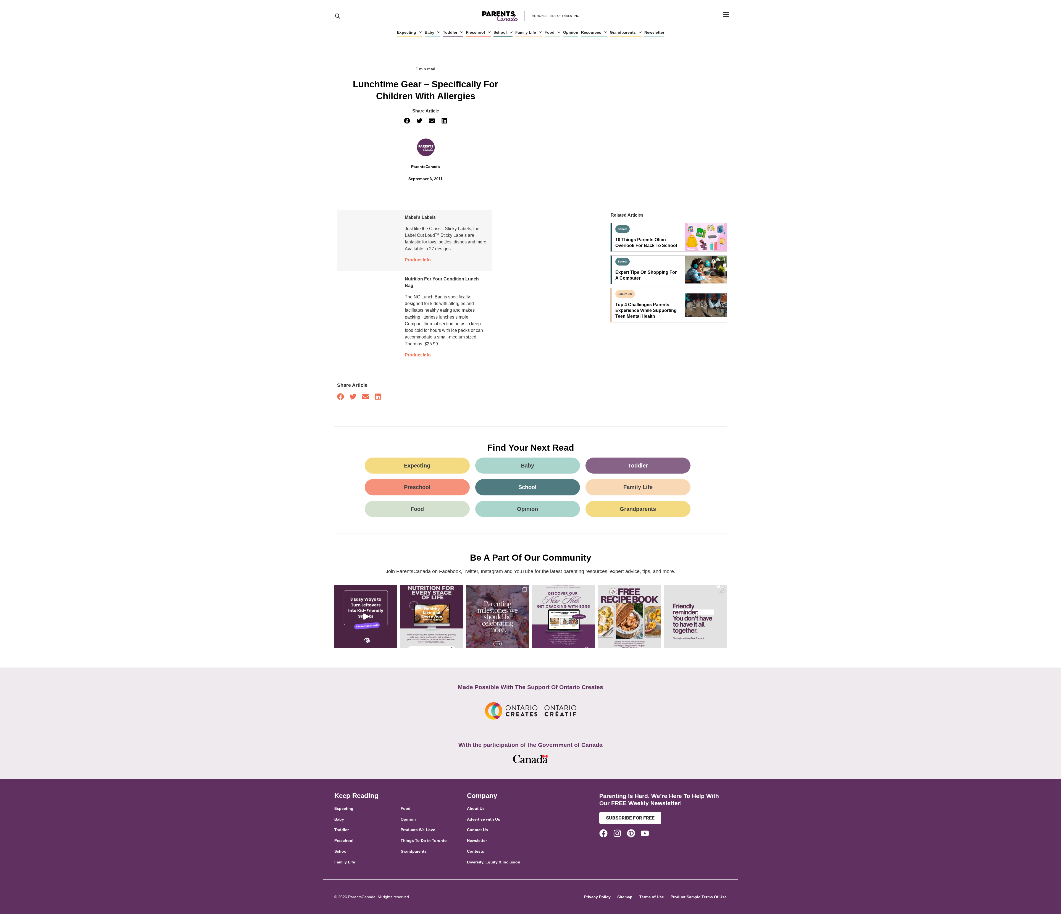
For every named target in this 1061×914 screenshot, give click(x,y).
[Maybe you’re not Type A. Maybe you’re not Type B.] (695, 616)
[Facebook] (603, 833)
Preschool (475, 32)
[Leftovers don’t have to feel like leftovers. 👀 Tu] (365, 616)
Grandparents (623, 32)
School (500, 32)
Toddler (450, 32)
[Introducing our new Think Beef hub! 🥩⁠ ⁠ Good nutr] (431, 616)
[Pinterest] (631, 833)
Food (550, 32)
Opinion (570, 32)
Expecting (406, 32)
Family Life (525, 32)
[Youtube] (645, 833)
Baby (429, 32)
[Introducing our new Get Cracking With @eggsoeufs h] (563, 616)
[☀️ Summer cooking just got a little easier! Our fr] (629, 616)
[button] (407, 121)
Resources (591, 32)
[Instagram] (617, 833)
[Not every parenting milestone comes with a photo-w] (497, 616)
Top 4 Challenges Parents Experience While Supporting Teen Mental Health (646, 310)
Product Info (418, 259)
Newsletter (654, 32)
